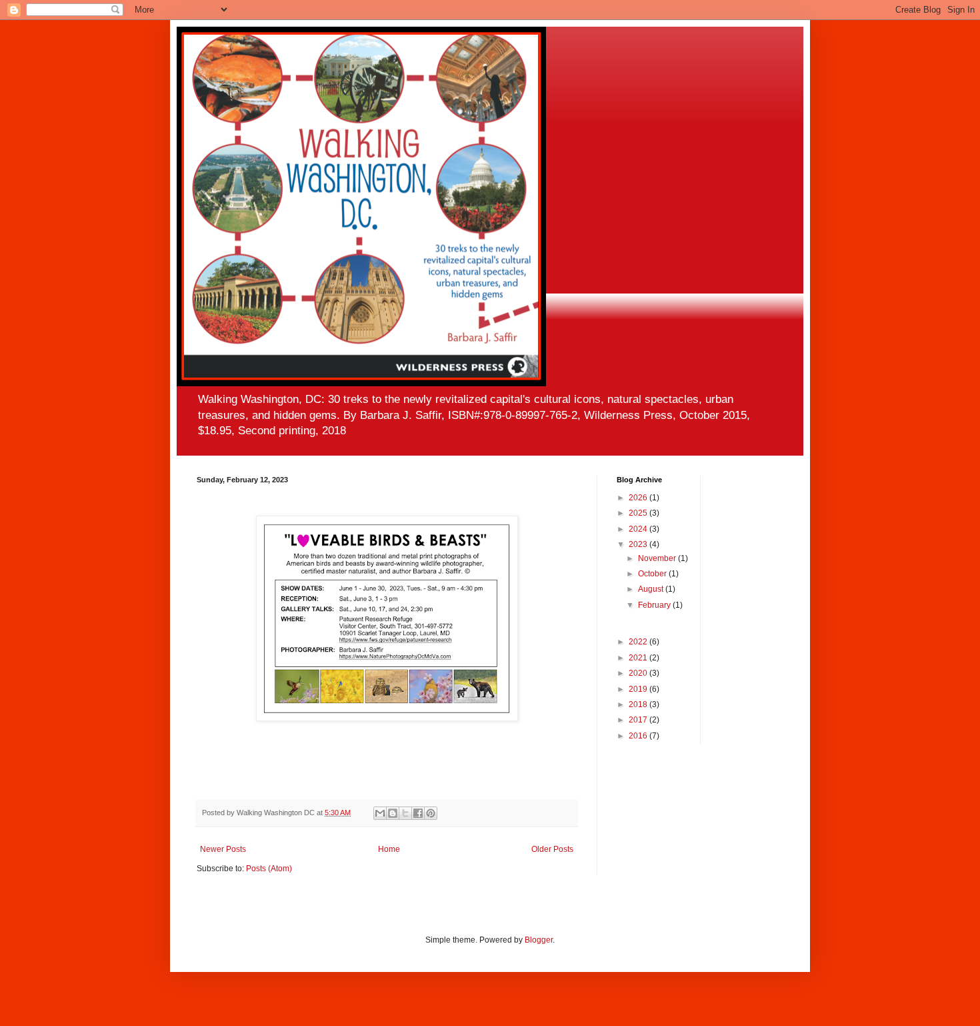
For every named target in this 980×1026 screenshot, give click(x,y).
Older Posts (552, 849)
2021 (639, 657)
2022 (639, 641)
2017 (639, 719)
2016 (639, 735)
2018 (639, 704)
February (655, 605)
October (653, 573)
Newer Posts (223, 849)
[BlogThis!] (392, 813)
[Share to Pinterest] (430, 813)
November (658, 558)
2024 (639, 529)
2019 (639, 689)
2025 (639, 513)
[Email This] (380, 813)
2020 (639, 673)
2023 (639, 544)
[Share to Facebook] (418, 813)
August (651, 589)
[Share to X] (405, 813)
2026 (639, 497)
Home (389, 849)
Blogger (539, 940)
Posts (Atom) (269, 868)
